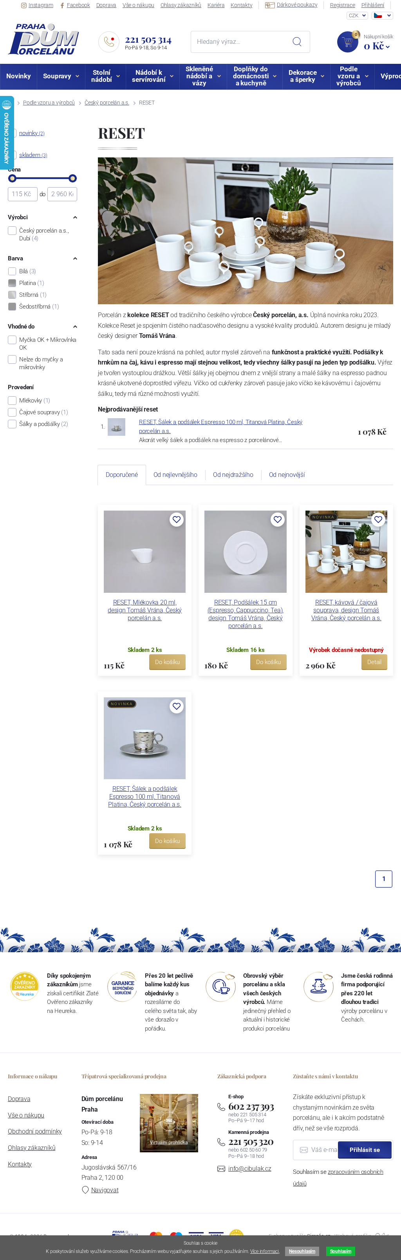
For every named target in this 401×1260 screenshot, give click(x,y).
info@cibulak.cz (249, 1168)
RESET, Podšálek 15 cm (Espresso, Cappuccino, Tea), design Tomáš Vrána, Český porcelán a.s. (246, 614)
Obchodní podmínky (35, 1131)
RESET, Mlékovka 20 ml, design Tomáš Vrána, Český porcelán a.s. (145, 610)
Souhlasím (340, 1251)
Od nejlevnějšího (175, 474)
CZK (353, 15)
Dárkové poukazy (297, 5)
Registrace (342, 5)
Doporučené (122, 474)
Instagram (41, 5)
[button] (177, 520)
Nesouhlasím (302, 1251)
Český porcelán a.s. (107, 102)
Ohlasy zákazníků (181, 5)
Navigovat (105, 1190)
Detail (374, 662)
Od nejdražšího (233, 474)
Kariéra (216, 5)
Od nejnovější (287, 474)
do (43, 194)
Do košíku (167, 662)
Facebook (78, 5)
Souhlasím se (338, 1177)
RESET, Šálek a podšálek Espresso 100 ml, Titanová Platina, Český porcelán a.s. (144, 796)
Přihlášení (373, 5)
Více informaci (264, 1251)
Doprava (106, 5)
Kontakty (241, 5)
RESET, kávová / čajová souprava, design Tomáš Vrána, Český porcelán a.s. (346, 610)
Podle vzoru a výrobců (49, 102)
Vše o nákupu (138, 5)
